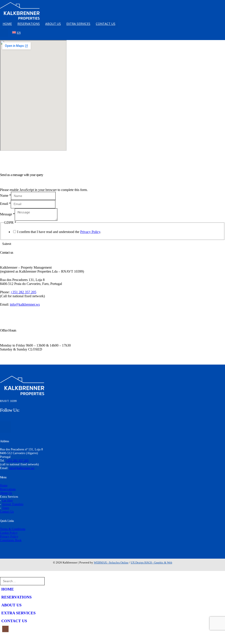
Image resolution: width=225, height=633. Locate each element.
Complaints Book (11, 540)
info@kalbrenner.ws (21, 468)
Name (5, 195)
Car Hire (7, 500)
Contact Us (7, 511)
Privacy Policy (90, 232)
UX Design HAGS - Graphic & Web (151, 562)
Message (7, 214)
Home (3, 485)
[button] (2, 575)
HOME (7, 24)
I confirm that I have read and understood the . (59, 232)
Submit (6, 244)
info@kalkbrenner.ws (25, 304)
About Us (6, 493)
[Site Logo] (20, 11)
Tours (5, 508)
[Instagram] (4, 33)
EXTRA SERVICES (78, 24)
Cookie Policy (9, 532)
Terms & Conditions (12, 529)
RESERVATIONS (28, 24)
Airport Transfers (12, 504)
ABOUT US (53, 24)
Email (5, 203)
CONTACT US (105, 24)
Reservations (8, 489)
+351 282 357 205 (23, 292)
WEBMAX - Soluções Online (111, 562)
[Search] (50, 581)
